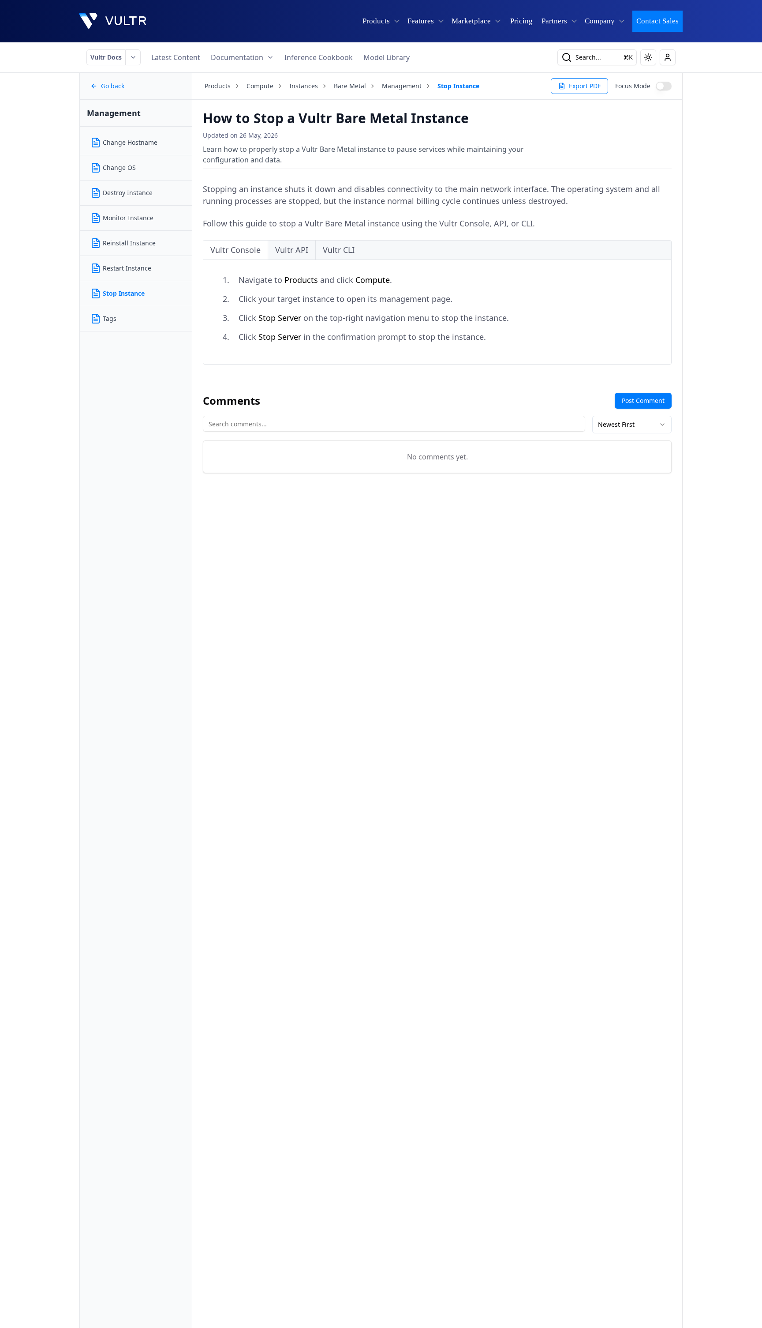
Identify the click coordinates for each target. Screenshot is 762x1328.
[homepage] (112, 21)
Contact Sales (657, 21)
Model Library (386, 57)
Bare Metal (350, 86)
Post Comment (643, 400)
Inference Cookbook (318, 57)
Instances (303, 86)
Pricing (521, 21)
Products (218, 86)
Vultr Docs (106, 57)
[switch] (664, 86)
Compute (260, 86)
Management (402, 86)
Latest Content (175, 57)
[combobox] (632, 424)
